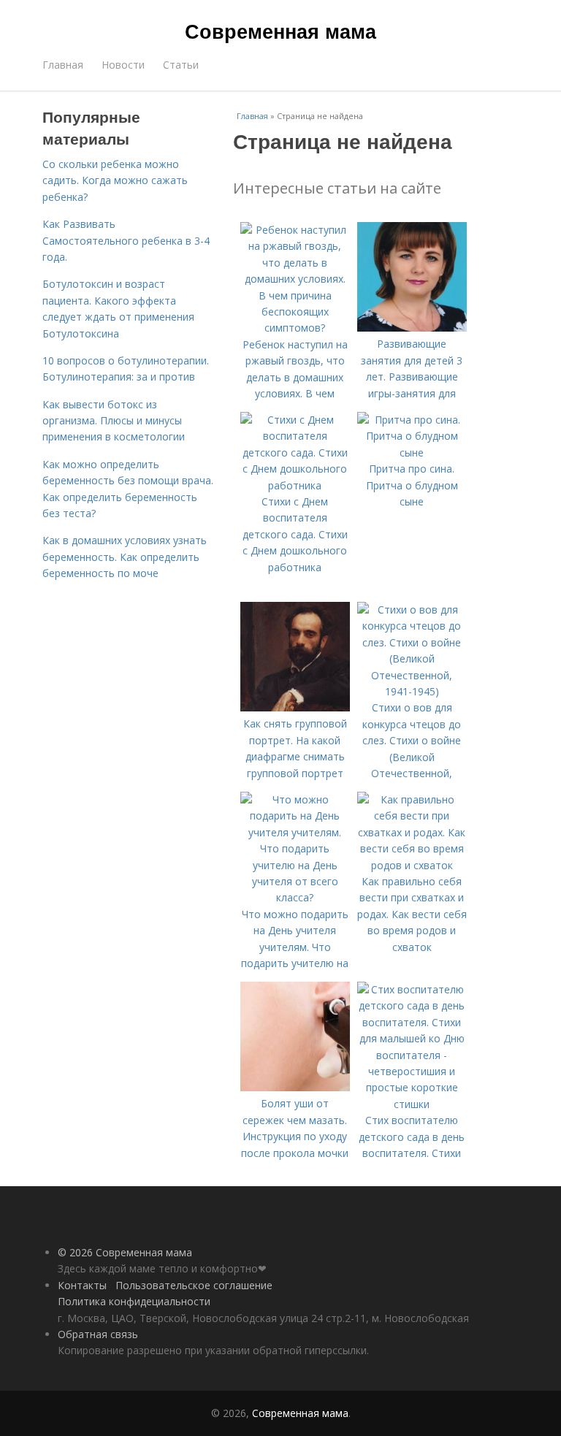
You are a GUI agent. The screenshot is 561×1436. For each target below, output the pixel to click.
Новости (123, 65)
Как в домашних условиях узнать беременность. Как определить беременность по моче (124, 556)
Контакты (82, 1285)
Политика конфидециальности (134, 1301)
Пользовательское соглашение (193, 1285)
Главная (62, 65)
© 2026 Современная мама (125, 1252)
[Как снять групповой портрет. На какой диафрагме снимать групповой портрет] (295, 707)
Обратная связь (98, 1334)
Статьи (181, 65)
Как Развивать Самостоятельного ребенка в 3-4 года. (126, 240)
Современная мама (280, 31)
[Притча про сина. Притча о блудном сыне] (412, 452)
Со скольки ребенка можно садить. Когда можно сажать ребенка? (115, 180)
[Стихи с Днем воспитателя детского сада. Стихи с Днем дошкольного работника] (295, 485)
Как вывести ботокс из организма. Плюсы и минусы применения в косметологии (113, 420)
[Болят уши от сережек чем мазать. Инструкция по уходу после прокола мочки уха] (295, 1087)
